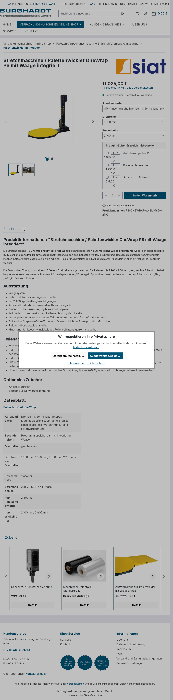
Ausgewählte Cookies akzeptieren (106, 356)
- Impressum (76, 363)
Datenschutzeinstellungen (69, 356)
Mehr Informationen (86, 347)
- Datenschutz (96, 363)
